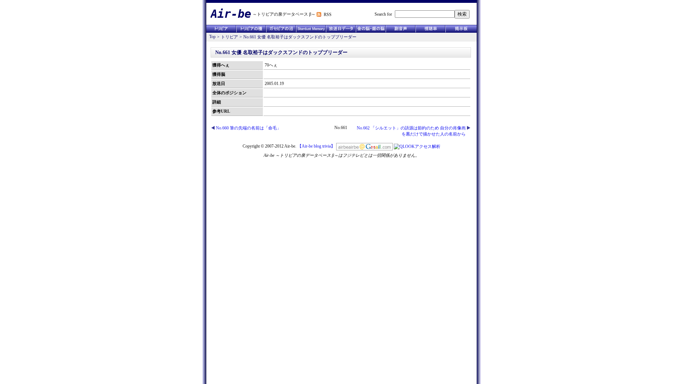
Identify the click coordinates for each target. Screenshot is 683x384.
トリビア (221, 29)
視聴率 (430, 29)
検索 (462, 14)
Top (212, 36)
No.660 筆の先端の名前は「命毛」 (248, 128)
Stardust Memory (311, 29)
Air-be (231, 14)
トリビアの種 (251, 29)
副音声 (400, 29)
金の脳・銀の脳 (371, 29)
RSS (328, 14)
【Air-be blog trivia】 (316, 146)
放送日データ (341, 29)
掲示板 (461, 29)
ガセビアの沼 (281, 29)
